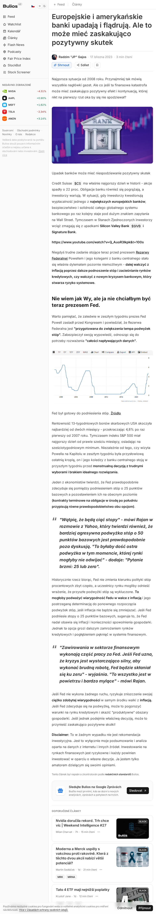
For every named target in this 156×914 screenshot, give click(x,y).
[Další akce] (98, 831)
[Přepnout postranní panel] (48, 457)
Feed (61, 4)
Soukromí (7, 130)
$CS (77, 183)
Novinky (7, 134)
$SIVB (136, 226)
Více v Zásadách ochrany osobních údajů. (43, 909)
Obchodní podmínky (28, 130)
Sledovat (135, 790)
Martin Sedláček (65, 869)
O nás (18, 134)
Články (77, 4)
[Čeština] (33, 6)
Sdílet (85, 65)
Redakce (30, 134)
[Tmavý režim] (42, 6)
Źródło (116, 413)
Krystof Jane (63, 896)
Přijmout (145, 908)
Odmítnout (124, 908)
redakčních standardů (118, 774)
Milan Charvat (64, 831)
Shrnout (63, 65)
